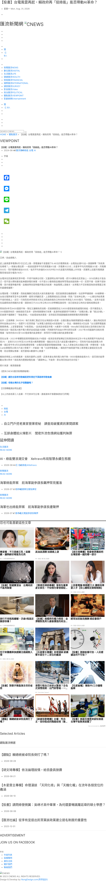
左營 (28, 489)
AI (35, 150)
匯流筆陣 (20, 150)
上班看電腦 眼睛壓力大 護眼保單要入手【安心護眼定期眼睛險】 (87, 586)
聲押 (36, 513)
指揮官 (33, 489)
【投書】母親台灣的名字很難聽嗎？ (16, 382)
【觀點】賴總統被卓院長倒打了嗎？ (16, 720)
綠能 (26, 150)
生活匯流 (4, 446)
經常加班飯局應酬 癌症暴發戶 (86, 618)
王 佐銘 (19, 465)
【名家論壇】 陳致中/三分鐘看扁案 (86, 687)
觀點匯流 (13, 134)
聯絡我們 (8, 867)
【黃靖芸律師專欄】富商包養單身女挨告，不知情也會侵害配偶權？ (51, 586)
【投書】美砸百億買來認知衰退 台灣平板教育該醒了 (87, 720)
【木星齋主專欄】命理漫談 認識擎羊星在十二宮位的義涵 (51, 653)
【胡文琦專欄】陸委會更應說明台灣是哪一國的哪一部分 (87, 553)
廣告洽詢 (8, 861)
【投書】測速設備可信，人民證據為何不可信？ (87, 653)
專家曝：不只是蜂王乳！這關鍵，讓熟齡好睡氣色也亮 (15, 553)
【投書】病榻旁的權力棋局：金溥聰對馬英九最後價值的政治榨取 (51, 620)
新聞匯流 (4, 470)
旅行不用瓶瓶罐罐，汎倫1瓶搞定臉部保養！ (17, 620)
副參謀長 (30, 513)
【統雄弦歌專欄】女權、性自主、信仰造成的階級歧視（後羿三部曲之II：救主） (51, 720)
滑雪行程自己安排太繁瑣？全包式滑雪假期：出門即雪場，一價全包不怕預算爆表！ (51, 687)
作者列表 (8, 855)
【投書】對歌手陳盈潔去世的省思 (16, 687)
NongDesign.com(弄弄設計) (34, 879)
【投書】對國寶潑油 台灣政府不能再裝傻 (16, 586)
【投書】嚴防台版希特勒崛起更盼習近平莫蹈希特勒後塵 (26, 377)
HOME (3, 134)
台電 (31, 150)
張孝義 (19, 489)
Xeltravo (33, 465)
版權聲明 (8, 858)
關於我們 (8, 864)
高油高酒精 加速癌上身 (47, 552)
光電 (24, 513)
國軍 (24, 489)
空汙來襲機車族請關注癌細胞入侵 (16, 653)
